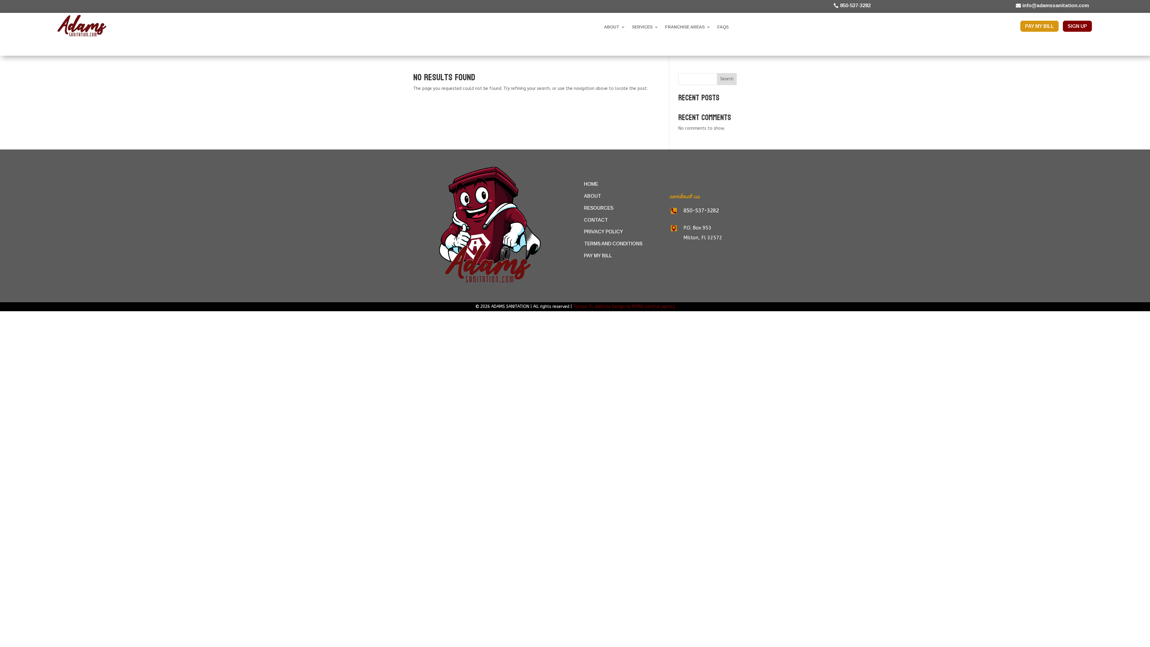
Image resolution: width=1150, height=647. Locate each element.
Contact (596, 219)
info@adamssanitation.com (1055, 5)
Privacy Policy (603, 231)
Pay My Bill (598, 255)
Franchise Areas (685, 27)
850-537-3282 (855, 5)
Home (591, 184)
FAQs (723, 27)
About (611, 27)
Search (726, 78)
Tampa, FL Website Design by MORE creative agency (624, 306)
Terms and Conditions (613, 243)
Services (642, 27)
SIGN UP (1077, 26)
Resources (598, 208)
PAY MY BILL (1039, 26)
